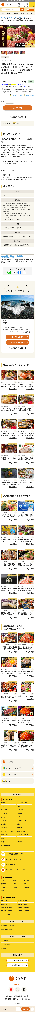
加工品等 (3, 824)
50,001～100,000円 (6, 907)
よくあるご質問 (5, 944)
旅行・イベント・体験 (7, 831)
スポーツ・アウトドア (23, 834)
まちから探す (4, 256)
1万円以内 (4, 901)
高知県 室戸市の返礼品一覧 (8, 257)
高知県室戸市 (20, 256)
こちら (24, 86)
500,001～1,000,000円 (24, 910)
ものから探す (10, 17)
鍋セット (20, 827)
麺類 (19, 824)
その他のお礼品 (5, 845)
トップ (3, 13)
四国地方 (12, 256)
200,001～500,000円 (7, 910)
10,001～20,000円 (23, 901)
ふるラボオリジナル (23, 802)
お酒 (19, 817)
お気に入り (23, 6)
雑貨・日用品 (4, 834)
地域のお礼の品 (22, 831)
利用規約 (9, 996)
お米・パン (4, 806)
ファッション (21, 838)
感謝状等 (20, 842)
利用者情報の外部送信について (14, 999)
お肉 (19, 806)
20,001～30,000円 (6, 904)
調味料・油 (4, 827)
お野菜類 (20, 813)
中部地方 (15, 884)
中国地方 (3, 887)
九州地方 (26, 887)
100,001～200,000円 (23, 907)
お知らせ (3, 948)
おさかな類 (18, 17)
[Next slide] (33, 13)
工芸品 (3, 842)
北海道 (14, 880)
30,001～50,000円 (23, 904)
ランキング (9, 13)
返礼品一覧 (16, 13)
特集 (28, 13)
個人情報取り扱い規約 (20, 996)
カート (27, 6)
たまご (3, 817)
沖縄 (2, 890)
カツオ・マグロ (27, 17)
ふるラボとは (4, 940)
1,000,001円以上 (5, 914)
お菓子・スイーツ (22, 820)
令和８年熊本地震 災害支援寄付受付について (17, 1)
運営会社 (27, 999)
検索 (22, 9)
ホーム (3, 17)
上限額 (19, 6)
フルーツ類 (4, 810)
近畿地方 (26, 884)
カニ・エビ (20, 810)
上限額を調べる (30, 95)
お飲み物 (3, 820)
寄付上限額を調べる (6, 929)
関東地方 (3, 884)
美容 (2, 838)
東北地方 (26, 880)
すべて (3, 802)
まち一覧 (23, 13)
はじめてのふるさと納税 (7, 925)
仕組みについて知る (17, 95)
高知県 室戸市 (6, 60)
